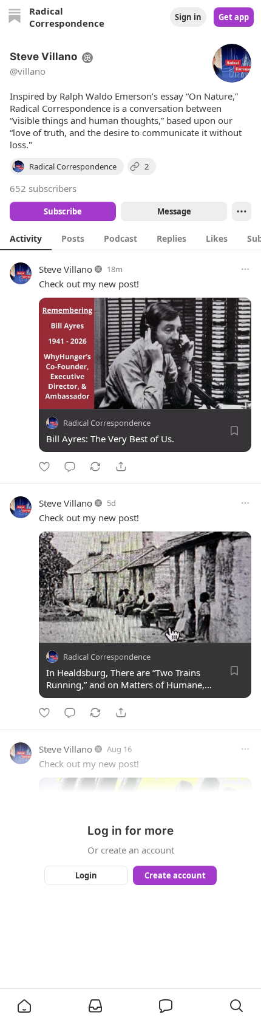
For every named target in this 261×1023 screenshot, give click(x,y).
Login (86, 875)
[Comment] (69, 466)
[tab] (26, 238)
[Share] (120, 466)
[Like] (44, 466)
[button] (24, 1006)
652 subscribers (43, 188)
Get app (234, 17)
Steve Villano (65, 269)
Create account (175, 875)
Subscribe (63, 211)
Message (174, 211)
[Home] (14, 17)
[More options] (245, 269)
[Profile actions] (241, 211)
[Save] (234, 430)
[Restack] (95, 466)
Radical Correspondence (107, 422)
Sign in (188, 17)
